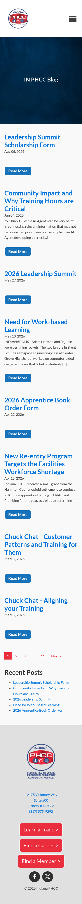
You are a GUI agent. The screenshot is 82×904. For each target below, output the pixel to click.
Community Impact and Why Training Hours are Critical (39, 200)
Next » (56, 656)
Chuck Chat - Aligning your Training (36, 604)
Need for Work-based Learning (36, 705)
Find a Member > (41, 861)
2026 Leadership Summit (40, 273)
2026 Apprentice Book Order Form (37, 404)
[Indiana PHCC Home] (18, 18)
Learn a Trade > (41, 829)
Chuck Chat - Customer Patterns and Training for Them (40, 544)
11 (43, 656)
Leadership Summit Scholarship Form (32, 141)
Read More (18, 170)
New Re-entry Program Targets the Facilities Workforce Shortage (38, 463)
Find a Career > (41, 845)
